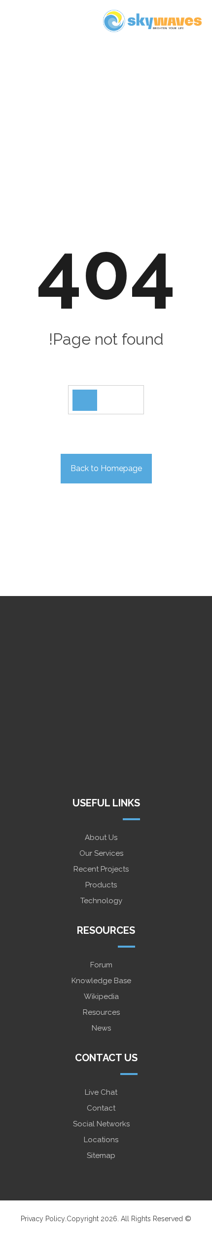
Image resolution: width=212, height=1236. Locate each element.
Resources (101, 1012)
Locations (101, 1139)
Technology (101, 900)
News (101, 1028)
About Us (101, 837)
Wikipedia (101, 996)
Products (101, 884)
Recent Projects (101, 869)
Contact (101, 1108)
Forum (101, 964)
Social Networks (101, 1123)
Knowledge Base (101, 980)
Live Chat (101, 1092)
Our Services (101, 853)
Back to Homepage (106, 468)
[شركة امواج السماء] (152, 21)
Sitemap (101, 1155)
